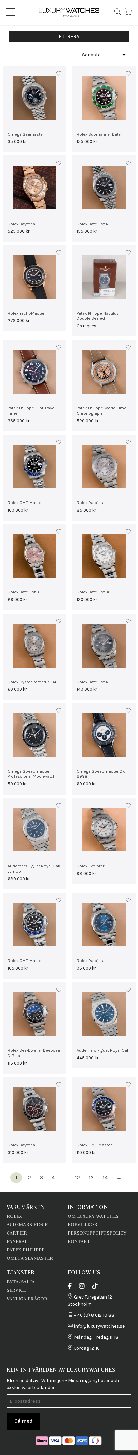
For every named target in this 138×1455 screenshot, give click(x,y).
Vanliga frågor (27, 1298)
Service (16, 1290)
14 (105, 1177)
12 (77, 1177)
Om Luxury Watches (93, 1216)
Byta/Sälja (21, 1282)
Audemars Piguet (29, 1224)
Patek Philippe (25, 1250)
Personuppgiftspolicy (97, 1233)
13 (91, 1177)
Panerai (16, 1241)
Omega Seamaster (30, 1258)
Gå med (23, 1421)
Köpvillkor (82, 1224)
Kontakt (79, 1241)
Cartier (17, 1233)
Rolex (14, 1216)
